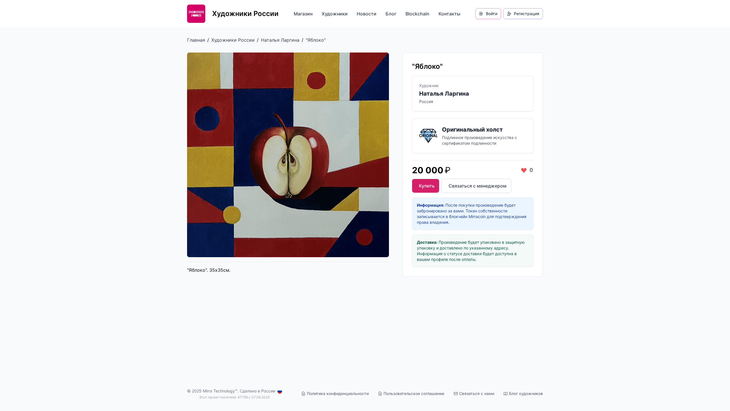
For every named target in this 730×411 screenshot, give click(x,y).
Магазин (303, 14)
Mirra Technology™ (220, 390)
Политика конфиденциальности (338, 393)
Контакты (449, 14)
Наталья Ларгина (280, 40)
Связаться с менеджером (477, 186)
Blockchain (417, 14)
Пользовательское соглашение (414, 393)
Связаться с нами (476, 393)
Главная (196, 40)
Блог (391, 14)
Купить (427, 186)
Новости (366, 14)
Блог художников (526, 393)
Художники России (233, 40)
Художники (335, 14)
